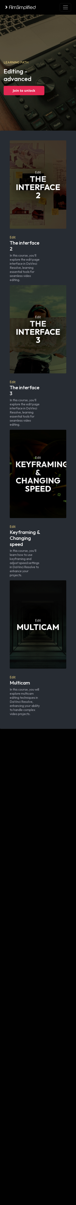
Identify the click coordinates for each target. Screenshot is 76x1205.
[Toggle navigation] (65, 7)
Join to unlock (24, 90)
